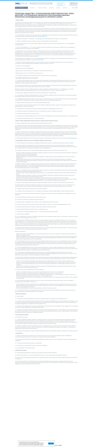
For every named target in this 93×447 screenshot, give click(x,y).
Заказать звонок (74, 5)
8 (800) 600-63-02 (74, 4)
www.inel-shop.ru (43, 36)
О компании (32, 7)
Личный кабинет (60, 5)
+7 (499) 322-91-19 (73, 2)
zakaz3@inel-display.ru (61, 2)
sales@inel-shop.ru (64, 89)
